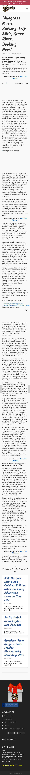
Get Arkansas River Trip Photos (12, 765)
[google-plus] (11, 733)
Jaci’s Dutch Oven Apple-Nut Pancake (12, 621)
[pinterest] (17, 733)
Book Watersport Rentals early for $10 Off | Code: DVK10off (15, 2)
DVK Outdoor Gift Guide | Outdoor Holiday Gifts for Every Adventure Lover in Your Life (14, 589)
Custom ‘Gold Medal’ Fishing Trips (11, 752)
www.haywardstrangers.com (13, 304)
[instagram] (14, 733)
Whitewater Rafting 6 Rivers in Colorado (13, 754)
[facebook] (8, 733)
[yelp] (20, 733)
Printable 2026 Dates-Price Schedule (12, 760)
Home (4, 750)
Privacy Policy (6, 761)
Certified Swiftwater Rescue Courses (12, 756)
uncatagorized (16, 53)
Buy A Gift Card (11, 705)
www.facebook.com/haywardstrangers (16, 305)
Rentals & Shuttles (7, 758)
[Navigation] (27, 8)
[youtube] (23, 733)
